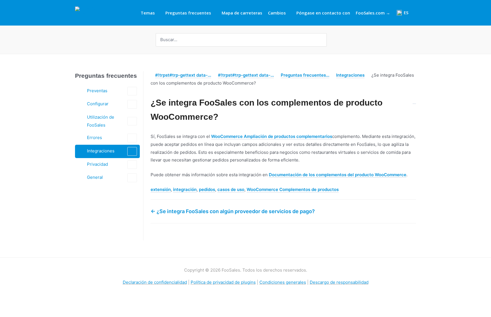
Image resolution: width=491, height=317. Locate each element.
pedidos (207, 189)
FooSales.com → (373, 13)
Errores (94, 137)
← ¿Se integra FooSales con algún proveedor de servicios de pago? (233, 211)
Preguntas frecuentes (188, 13)
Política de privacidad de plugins (223, 282)
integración (185, 189)
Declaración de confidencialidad (155, 282)
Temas (148, 13)
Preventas (97, 90)
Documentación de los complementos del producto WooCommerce (337, 174)
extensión (161, 189)
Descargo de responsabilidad (339, 282)
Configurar (98, 103)
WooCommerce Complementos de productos (293, 189)
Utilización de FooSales (100, 121)
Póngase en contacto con (323, 13)
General (95, 177)
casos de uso (230, 189)
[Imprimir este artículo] (414, 100)
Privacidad (97, 164)
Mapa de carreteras (242, 13)
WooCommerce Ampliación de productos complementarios (271, 136)
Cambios (277, 13)
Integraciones (101, 151)
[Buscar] (323, 39)
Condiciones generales (282, 282)
